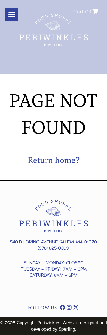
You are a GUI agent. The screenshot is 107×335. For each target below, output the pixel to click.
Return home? (54, 160)
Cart (79, 12)
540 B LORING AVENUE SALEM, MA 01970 (53, 242)
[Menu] (11, 14)
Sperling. (67, 329)
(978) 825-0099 (53, 248)
